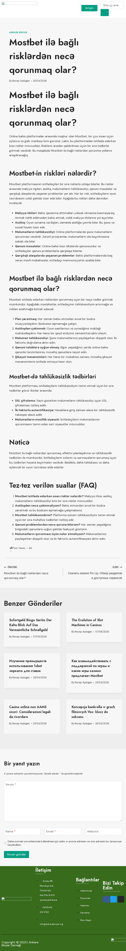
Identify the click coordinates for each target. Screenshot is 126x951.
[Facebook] (106, 899)
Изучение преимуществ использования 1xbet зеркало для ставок (27, 666)
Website (92, 832)
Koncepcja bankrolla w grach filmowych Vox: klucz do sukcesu (93, 712)
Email (51, 832)
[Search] (105, 12)
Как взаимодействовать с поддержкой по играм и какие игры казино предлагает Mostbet (91, 668)
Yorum (10, 784)
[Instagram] (121, 899)
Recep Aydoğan (21, 80)
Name (10, 832)
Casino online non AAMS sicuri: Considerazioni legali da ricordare (30, 712)
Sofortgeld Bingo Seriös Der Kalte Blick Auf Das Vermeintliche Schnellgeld (30, 625)
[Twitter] (113, 899)
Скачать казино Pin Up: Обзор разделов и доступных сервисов (95, 573)
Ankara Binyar (18, 32)
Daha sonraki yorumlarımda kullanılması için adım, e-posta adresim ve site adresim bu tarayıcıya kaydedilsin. (64, 843)
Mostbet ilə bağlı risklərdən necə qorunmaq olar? (26, 573)
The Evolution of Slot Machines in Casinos (87, 622)
